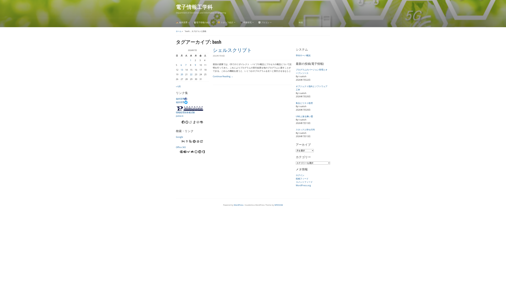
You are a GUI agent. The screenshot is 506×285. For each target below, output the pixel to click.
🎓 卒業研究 (246, 22)
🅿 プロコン (263, 22)
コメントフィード (304, 181)
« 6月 (178, 86)
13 (182, 69)
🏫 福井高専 (182, 22)
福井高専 (180, 98)
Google (179, 137)
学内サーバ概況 (303, 55)
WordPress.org (303, 185)
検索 (327, 22)
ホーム (178, 31)
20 (182, 74)
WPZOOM (278, 205)
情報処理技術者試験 (185, 112)
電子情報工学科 (194, 7)
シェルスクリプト (232, 50)
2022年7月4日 (219, 55)
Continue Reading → (223, 76)
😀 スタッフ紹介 (225, 22)
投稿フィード (302, 178)
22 (191, 74)
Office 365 (181, 147)
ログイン (300, 175)
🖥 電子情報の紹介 (202, 22)
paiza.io (179, 115)
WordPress (238, 205)
